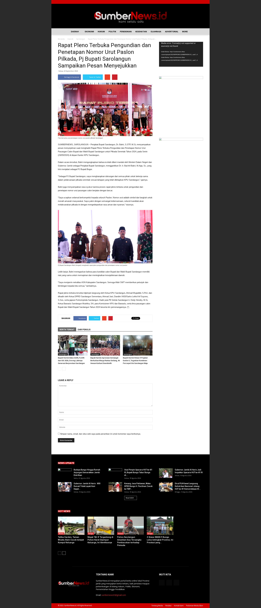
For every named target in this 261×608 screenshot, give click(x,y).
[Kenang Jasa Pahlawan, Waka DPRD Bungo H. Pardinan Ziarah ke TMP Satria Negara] (115, 487)
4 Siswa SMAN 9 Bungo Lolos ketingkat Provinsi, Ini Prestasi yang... (160, 540)
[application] (181, 54)
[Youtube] (201, 2)
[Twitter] (197, 2)
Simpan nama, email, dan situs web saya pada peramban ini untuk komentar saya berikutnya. (100, 434)
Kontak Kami (179, 605)
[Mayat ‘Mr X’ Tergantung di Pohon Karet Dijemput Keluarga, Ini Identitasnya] (101, 526)
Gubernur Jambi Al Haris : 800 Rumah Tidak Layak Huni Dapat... (87, 486)
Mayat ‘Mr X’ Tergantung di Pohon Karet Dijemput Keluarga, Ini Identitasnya (100, 540)
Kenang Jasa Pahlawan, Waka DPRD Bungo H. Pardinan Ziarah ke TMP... (138, 486)
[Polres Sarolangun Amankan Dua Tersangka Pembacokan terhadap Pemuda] (130, 526)
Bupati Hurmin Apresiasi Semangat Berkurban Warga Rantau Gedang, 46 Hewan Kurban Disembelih (105, 360)
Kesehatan (141, 31)
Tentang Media (157, 605)
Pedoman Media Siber (194, 605)
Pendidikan (126, 31)
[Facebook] (192, 2)
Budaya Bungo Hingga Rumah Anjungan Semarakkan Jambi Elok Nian (87, 472)
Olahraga (156, 31)
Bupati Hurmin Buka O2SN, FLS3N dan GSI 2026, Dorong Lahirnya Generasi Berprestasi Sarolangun (71, 360)
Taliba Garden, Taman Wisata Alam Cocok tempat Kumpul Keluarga (71, 540)
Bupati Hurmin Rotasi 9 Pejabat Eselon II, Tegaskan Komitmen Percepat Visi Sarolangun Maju (135, 360)
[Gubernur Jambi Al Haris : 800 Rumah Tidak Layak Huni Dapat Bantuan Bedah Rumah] (65, 487)
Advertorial (171, 31)
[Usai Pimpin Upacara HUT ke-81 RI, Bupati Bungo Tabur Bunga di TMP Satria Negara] (115, 473)
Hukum (101, 31)
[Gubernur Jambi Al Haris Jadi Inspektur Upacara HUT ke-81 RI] (166, 473)
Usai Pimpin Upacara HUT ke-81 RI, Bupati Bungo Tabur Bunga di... (138, 472)
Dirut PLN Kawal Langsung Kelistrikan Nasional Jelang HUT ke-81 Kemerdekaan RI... (188, 486)
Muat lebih (130, 498)
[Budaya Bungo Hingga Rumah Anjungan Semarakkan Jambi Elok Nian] (65, 473)
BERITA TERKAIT (67, 329)
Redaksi (168, 605)
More (185, 31)
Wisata (61, 534)
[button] (200, 31)
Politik (112, 31)
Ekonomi (89, 31)
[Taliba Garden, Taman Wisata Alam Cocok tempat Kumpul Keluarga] (71, 526)
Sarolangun (63, 354)
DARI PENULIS (84, 329)
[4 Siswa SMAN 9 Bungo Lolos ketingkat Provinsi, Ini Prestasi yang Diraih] (160, 526)
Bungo (90, 534)
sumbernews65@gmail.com (114, 595)
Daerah (75, 31)
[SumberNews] (130, 16)
